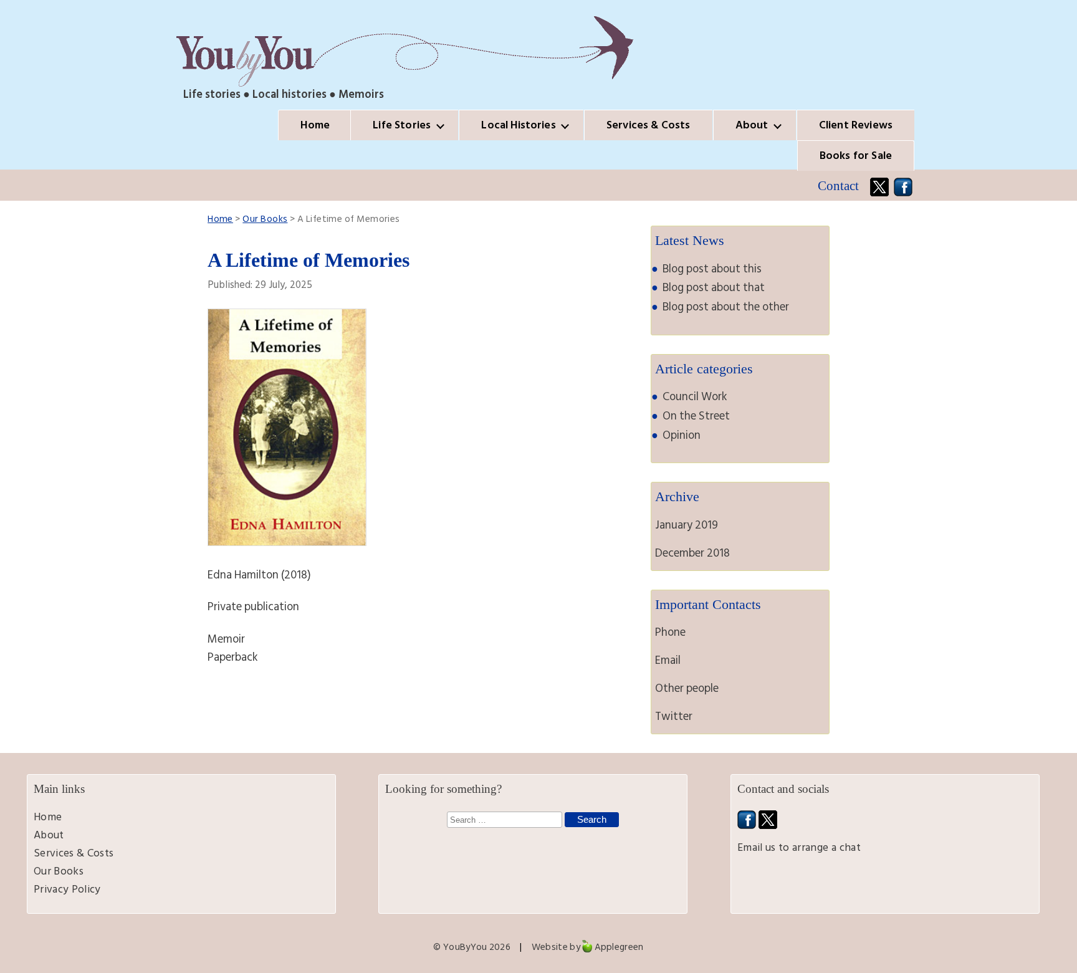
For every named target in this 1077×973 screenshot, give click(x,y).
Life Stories (402, 125)
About (751, 125)
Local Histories (518, 125)
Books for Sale (856, 155)
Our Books (264, 219)
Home (315, 125)
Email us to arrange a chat (799, 847)
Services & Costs (648, 125)
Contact (838, 185)
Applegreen (619, 947)
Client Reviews (856, 125)
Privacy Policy (67, 889)
